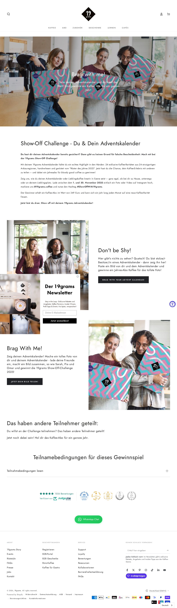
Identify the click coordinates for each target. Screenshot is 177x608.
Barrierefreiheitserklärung (90, 572)
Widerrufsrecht (31, 594)
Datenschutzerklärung (48, 594)
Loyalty (81, 554)
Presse (10, 567)
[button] (8, 14)
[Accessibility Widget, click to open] (172, 304)
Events (10, 554)
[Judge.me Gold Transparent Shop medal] (96, 495)
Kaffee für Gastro (51, 567)
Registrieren (48, 549)
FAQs (9, 563)
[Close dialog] (77, 276)
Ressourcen (83, 563)
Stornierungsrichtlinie (18, 598)
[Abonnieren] (168, 550)
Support (82, 549)
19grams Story (14, 549)
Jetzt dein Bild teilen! (24, 381)
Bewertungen (84, 558)
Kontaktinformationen (37, 598)
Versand (69, 594)
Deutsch (165, 605)
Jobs (9, 572)
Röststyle (11, 558)
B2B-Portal (47, 554)
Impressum (79, 594)
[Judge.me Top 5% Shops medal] (119, 495)
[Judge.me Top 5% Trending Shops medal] (131, 495)
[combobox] (167, 605)
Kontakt (10, 576)
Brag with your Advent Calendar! (123, 280)
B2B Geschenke (50, 558)
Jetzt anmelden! (60, 320)
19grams (18, 590)
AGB (61, 594)
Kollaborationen (86, 567)
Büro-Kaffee (48, 563)
